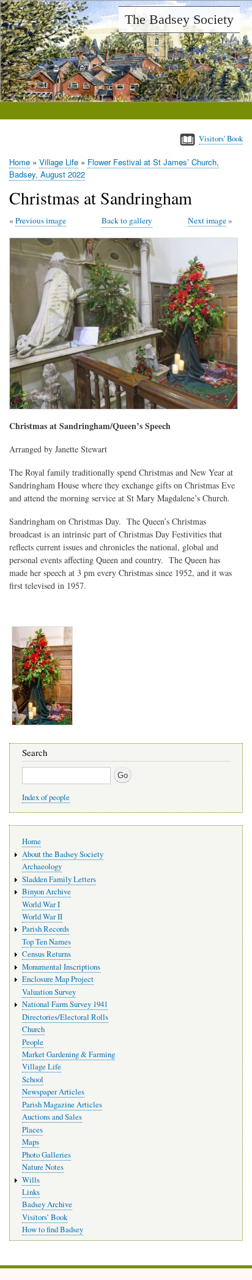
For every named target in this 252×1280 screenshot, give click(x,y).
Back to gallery (127, 220)
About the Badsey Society (62, 854)
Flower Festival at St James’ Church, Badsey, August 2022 (114, 168)
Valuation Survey (49, 992)
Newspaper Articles (53, 1092)
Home (19, 162)
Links (31, 1192)
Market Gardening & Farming (68, 1054)
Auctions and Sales (52, 1117)
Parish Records (45, 929)
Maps (30, 1142)
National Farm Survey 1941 (65, 1004)
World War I (41, 904)
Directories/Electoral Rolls (65, 1017)
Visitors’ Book (44, 1217)
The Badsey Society (179, 19)
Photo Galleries (46, 1155)
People (32, 1042)
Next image (207, 220)
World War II (42, 916)
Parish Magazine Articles (62, 1104)
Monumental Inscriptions (61, 967)
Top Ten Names (46, 942)
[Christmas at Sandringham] (126, 406)
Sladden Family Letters (59, 879)
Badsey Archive (47, 1204)
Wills (31, 1180)
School (32, 1079)
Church (33, 1029)
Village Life (58, 162)
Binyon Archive (46, 891)
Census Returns (46, 954)
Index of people (46, 797)
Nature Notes (43, 1167)
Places (32, 1130)
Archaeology (42, 866)
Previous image (40, 220)
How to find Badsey (52, 1229)
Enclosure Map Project (58, 979)
